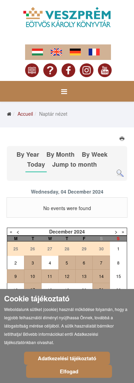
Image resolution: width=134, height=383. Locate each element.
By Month (60, 154)
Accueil (25, 113)
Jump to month (74, 164)
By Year (27, 154)
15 (118, 276)
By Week (95, 154)
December (60, 231)
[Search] (120, 173)
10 (32, 276)
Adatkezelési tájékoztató (67, 358)
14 (101, 276)
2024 (79, 231)
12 (67, 276)
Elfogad (69, 371)
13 (84, 276)
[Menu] (64, 91)
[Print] (122, 139)
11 (49, 276)
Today (36, 164)
